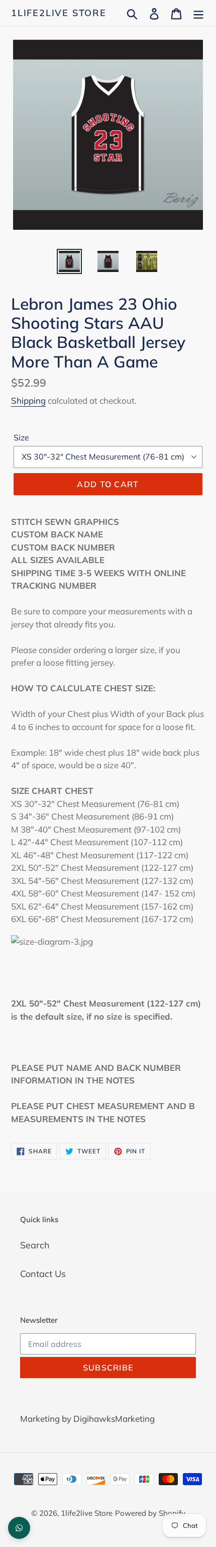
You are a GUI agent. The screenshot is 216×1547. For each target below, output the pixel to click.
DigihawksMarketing (114, 1418)
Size (21, 437)
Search (35, 1245)
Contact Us (43, 1274)
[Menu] (198, 13)
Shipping (28, 400)
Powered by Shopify (150, 1513)
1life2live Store (58, 13)
